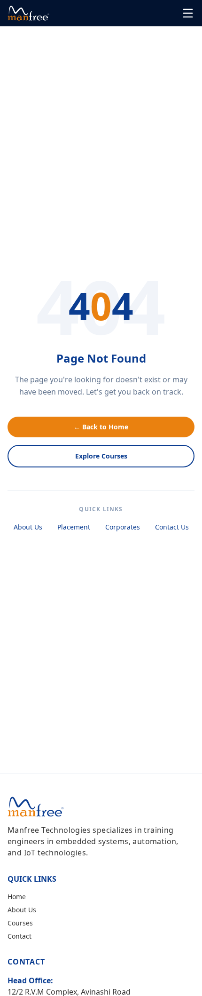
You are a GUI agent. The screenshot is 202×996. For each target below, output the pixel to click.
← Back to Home (101, 426)
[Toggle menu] (187, 13)
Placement (73, 526)
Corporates (122, 526)
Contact (19, 936)
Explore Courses (101, 455)
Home (17, 896)
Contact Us (172, 526)
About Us (28, 526)
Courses (20, 922)
